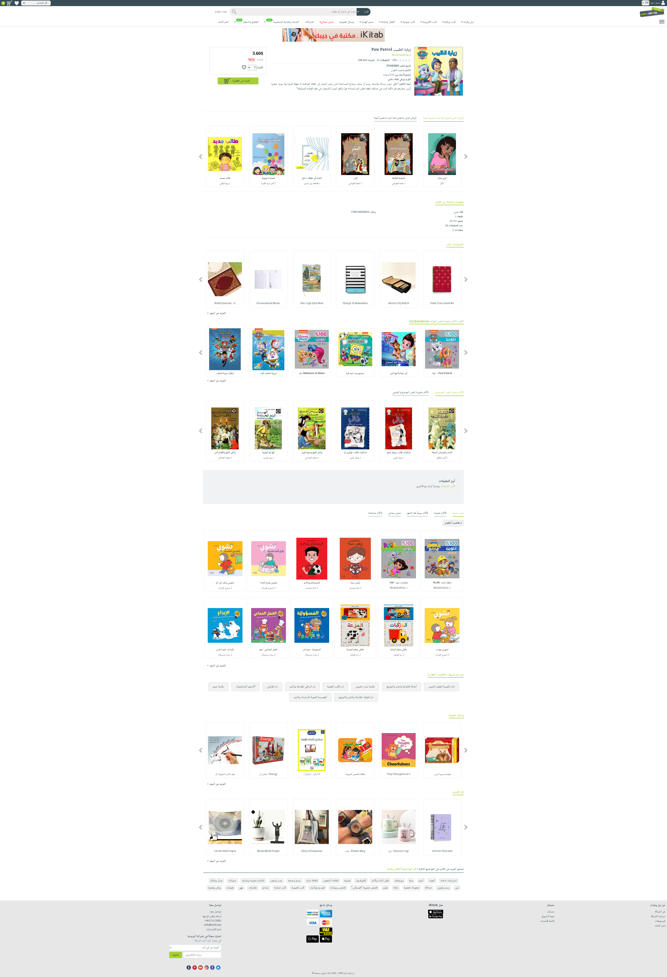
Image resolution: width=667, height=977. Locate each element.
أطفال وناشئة (394, 869)
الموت (432, 880)
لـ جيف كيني (398, 458)
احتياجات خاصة (448, 880)
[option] (442, 156)
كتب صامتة (280, 887)
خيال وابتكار (216, 880)
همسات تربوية (268, 178)
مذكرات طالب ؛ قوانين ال (355, 453)
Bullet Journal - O (225, 303)
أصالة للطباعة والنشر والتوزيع (401, 686)
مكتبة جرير (218, 686)
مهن (241, 887)
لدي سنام (442, 178)
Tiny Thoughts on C (398, 774)
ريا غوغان (397, 655)
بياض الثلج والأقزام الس (225, 453)
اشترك (175, 955)
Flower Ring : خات (355, 851)
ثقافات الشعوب (331, 880)
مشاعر (265, 887)
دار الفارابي (272, 686)
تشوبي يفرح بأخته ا (268, 583)
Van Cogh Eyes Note (311, 303)
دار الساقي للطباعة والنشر (302, 686)
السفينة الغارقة (398, 178)
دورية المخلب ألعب (268, 373)
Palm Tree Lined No (442, 303)
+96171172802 (212, 921)
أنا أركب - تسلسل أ (312, 774)
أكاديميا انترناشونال (245, 686)
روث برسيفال (311, 655)
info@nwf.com (212, 925)
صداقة (428, 887)
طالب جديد (225, 178)
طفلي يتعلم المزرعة (355, 650)
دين (457, 887)
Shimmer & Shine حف (312, 373)
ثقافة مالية (312, 880)
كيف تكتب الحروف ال (225, 774)
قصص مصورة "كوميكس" (364, 887)
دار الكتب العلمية (335, 686)
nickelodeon (419, 321)
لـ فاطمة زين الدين (312, 183)
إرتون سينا (355, 583)
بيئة (411, 880)
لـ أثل (442, 183)
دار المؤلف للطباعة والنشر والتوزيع (356, 697)
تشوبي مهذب (442, 650)
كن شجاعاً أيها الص (398, 373)
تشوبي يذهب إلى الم (225, 583)
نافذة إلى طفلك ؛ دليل (312, 178)
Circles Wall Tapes (225, 851)
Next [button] (201, 156)
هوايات (230, 887)
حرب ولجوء (276, 880)
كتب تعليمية (297, 887)
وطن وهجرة (214, 887)
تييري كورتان (267, 588)
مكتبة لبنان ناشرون (365, 686)
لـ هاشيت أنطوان (453, 523)
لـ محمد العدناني (312, 458)
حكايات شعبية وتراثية (253, 880)
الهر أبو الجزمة (268, 453)
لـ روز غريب (268, 458)
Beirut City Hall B (398, 303)
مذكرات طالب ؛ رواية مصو (399, 453)
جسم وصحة (294, 880)
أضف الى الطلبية (241, 81)
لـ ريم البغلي (225, 183)
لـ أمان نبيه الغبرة (268, 183)
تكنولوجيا (361, 880)
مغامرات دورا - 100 (398, 583)
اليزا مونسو (354, 588)
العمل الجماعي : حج (268, 650)
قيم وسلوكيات (317, 887)
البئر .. (355, 178)
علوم (385, 887)
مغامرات (253, 887)
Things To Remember (355, 303)
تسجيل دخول (655, 3)
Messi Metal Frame (268, 851)
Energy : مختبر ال (268, 774)
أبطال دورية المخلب (225, 373)
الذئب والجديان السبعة (442, 453)
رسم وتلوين (443, 887)
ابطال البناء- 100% (442, 583)
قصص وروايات (338, 887)
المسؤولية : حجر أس (312, 650)
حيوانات (232, 880)
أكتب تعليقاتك (447, 486)
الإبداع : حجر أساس (225, 650)
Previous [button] (466, 156)
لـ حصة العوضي (398, 183)
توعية (347, 880)
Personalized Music (268, 303)
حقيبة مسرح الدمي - (442, 774)
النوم (421, 880)
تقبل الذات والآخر (380, 880)
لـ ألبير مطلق (442, 458)
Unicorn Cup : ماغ (399, 851)
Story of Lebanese (311, 851)
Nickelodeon (400, 55)
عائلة (395, 887)
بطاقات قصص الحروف (355, 774)
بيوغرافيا (399, 880)
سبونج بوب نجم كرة (355, 373)
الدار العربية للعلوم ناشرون (441, 686)
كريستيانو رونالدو (312, 583)
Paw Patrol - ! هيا (442, 373)
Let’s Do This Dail (442, 851)
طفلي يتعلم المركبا (398, 650)
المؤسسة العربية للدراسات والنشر (310, 697)
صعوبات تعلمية (411, 887)
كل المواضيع (409, 869)
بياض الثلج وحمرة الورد (311, 453)
